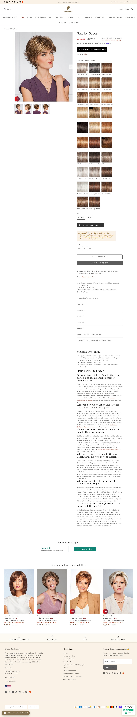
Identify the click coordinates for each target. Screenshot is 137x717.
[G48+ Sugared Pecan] (106, 157)
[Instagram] (7, 2)
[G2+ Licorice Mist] (82, 127)
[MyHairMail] (68, 9)
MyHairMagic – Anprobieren (43, 17)
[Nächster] (71, 67)
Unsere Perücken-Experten (71, 674)
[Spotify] (20, 2)
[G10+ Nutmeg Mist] (106, 67)
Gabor (85, 54)
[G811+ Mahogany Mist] (82, 202)
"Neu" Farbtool (59, 17)
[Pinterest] (15, 2)
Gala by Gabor (13, 29)
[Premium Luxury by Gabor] (19, 591)
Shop (78, 17)
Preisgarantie (88, 17)
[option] (43, 67)
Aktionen (65, 668)
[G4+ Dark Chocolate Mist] (94, 157)
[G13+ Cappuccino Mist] (82, 97)
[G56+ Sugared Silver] (82, 172)
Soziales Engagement (69, 679)
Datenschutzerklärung (69, 656)
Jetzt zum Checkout (99, 263)
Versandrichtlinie (68, 662)
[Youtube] (9, 2)
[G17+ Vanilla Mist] (94, 112)
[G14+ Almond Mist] (94, 97)
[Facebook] (4, 2)
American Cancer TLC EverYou (72, 676)
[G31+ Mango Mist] (106, 142)
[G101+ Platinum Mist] (82, 82)
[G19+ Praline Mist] (106, 112)
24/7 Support (62, 23)
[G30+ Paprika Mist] (94, 142)
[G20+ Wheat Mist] (94, 127)
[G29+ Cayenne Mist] (82, 142)
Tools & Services (130, 17)
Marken (29, 17)
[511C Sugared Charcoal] (94, 67)
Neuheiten (70, 17)
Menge (79, 244)
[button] (87, 72)
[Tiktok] (12, 2)
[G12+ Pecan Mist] (106, 82)
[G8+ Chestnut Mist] (106, 187)
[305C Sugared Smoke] (82, 67)
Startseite (6, 29)
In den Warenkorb (100, 257)
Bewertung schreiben (84, 549)
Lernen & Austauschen (115, 17)
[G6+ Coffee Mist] (106, 172)
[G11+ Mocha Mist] (94, 82)
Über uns (65, 653)
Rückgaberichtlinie (68, 659)
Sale (22, 17)
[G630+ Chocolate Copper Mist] (94, 187)
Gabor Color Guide (88, 277)
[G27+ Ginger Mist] (106, 127)
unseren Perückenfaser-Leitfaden (107, 449)
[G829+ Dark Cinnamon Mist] (94, 202)
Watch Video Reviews (91, 225)
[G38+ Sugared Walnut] (82, 157)
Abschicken (110, 667)
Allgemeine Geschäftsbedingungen (74, 665)
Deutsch (129, 2)
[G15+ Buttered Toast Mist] (106, 97)
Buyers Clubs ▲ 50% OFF (9, 17)
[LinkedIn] (17, 2)
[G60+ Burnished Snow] (82, 187)
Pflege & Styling (100, 17)
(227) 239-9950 (74, 23)
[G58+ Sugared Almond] (94, 172)
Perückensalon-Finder (69, 671)
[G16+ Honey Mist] (82, 112)
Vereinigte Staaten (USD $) (118, 2)
